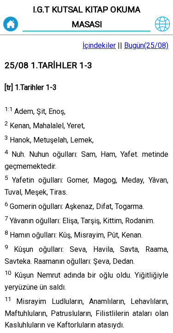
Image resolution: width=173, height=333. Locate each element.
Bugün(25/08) (146, 45)
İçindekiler (99, 45)
